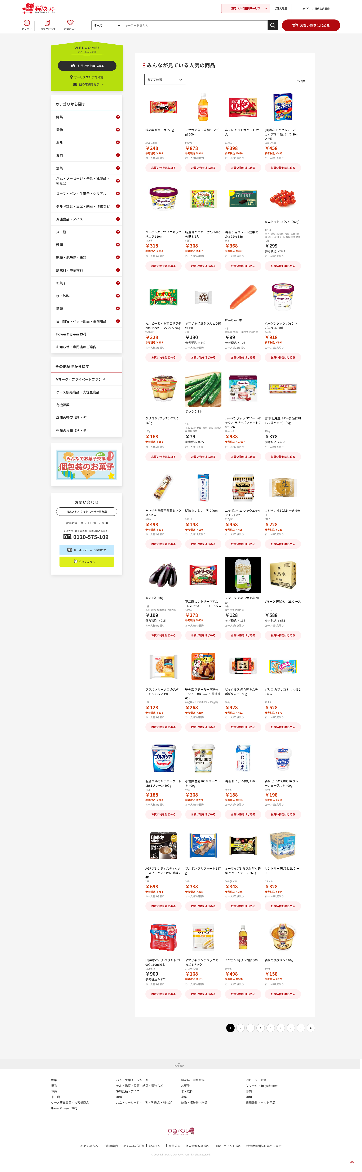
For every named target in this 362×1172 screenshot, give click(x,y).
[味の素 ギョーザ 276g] (163, 107)
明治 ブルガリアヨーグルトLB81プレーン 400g (163, 783)
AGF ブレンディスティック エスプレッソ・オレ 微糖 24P (163, 872)
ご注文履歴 (280, 8)
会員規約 (174, 1146)
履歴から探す (48, 29)
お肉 (249, 1091)
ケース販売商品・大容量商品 (70, 1102)
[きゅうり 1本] (203, 388)
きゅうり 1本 (193, 411)
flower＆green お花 (64, 1108)
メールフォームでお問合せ (90, 550)
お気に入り (70, 29)
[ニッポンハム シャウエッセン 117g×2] (243, 488)
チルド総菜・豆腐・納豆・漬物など (139, 1085)
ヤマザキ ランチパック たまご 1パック (202, 962)
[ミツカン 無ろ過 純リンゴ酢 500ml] (203, 107)
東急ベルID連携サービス (245, 8)
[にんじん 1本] (243, 297)
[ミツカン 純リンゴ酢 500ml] (243, 937)
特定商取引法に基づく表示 (264, 1146)
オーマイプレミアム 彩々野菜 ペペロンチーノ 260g (243, 870)
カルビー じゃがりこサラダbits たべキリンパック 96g (163, 325)
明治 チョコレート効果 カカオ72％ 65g (242, 234)
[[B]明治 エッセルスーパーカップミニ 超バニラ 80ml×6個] (283, 107)
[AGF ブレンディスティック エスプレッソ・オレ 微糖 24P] (163, 846)
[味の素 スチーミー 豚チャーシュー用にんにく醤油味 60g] (203, 667)
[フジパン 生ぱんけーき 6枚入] (283, 488)
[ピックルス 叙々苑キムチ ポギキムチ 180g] (243, 667)
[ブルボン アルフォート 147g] (203, 846)
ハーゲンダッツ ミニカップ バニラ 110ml (163, 234)
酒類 (119, 1097)
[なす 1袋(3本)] (163, 575)
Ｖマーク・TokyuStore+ (262, 1085)
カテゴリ (27, 29)
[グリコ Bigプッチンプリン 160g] (163, 388)
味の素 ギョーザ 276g (159, 130)
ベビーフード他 (256, 1080)
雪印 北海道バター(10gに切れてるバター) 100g (283, 420)
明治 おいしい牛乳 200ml (201, 510)
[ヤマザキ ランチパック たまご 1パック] (203, 937)
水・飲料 (187, 1091)
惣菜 (184, 1097)
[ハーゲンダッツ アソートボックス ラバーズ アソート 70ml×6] (243, 388)
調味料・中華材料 (192, 1080)
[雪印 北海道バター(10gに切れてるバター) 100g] (283, 388)
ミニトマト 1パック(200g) (282, 221)
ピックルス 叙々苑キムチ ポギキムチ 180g (241, 691)
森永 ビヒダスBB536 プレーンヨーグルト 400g (281, 783)
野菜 (54, 1080)
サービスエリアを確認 (88, 77)
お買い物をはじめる (315, 25)
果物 (54, 1085)
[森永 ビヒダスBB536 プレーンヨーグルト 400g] (283, 758)
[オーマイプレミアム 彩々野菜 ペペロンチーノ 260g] (243, 846)
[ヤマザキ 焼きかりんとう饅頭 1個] (203, 297)
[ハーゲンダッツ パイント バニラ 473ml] (283, 297)
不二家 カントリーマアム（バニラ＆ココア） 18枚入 (203, 603)
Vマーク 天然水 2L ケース (283, 601)
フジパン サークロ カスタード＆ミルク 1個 (162, 691)
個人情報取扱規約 (197, 1146)
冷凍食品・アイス (127, 1091)
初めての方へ (87, 561)
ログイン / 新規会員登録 (316, 8)
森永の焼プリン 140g (279, 960)
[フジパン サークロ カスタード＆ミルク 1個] (163, 667)
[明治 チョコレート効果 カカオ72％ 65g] (243, 199)
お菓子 (185, 1085)
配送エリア (156, 1146)
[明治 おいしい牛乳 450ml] (243, 758)
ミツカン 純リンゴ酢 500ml (243, 960)
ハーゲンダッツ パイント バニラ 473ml (281, 325)
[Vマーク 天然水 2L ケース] (283, 575)
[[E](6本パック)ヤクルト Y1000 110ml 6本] (163, 937)
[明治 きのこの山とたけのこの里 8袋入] (203, 199)
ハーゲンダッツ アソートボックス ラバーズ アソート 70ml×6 (243, 422)
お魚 (54, 1091)
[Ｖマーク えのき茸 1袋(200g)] (243, 575)
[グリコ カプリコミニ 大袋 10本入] (283, 667)
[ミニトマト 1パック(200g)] (283, 199)
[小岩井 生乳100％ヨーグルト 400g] (203, 758)
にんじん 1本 (233, 320)
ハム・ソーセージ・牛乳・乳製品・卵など (144, 1102)
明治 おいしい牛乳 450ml (241, 781)
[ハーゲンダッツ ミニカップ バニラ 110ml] (163, 199)
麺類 (249, 1097)
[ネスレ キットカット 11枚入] (243, 107)
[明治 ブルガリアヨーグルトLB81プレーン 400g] (163, 758)
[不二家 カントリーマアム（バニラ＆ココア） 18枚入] (203, 575)
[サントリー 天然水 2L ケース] (283, 846)
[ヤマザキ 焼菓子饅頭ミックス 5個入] (163, 488)
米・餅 (55, 1097)
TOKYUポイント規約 (227, 1146)
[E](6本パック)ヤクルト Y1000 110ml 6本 (162, 962)
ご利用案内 (110, 1146)
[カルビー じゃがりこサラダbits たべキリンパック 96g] (163, 297)
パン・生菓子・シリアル (132, 1080)
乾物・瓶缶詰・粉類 (194, 1102)
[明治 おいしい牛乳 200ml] (203, 488)
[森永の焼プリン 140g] (283, 937)
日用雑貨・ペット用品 (260, 1102)
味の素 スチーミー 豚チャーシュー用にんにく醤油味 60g (202, 693)
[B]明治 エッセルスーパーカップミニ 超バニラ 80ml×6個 (282, 134)
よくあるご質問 (133, 1146)
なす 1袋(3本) (154, 598)
